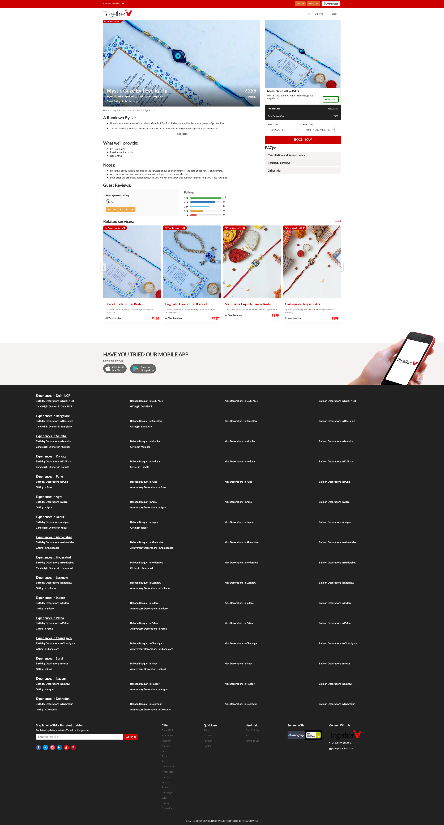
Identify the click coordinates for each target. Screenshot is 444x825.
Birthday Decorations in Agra (51, 501)
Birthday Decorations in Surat (52, 663)
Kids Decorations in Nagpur (240, 683)
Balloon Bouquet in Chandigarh (147, 643)
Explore (319, 13)
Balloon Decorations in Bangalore (337, 420)
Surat (164, 797)
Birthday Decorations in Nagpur (53, 683)
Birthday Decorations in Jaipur (52, 522)
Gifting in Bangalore (141, 426)
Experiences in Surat (49, 658)
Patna (165, 787)
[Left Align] (109, 209)
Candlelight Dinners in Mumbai (53, 446)
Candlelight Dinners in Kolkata (52, 466)
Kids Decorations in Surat (238, 663)
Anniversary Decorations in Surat (148, 668)
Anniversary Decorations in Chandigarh (151, 648)
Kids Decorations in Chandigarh (242, 643)
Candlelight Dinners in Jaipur (51, 527)
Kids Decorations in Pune (238, 481)
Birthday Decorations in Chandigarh (55, 643)
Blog (334, 13)
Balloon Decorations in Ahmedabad (338, 542)
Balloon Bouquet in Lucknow (145, 582)
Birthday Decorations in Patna (52, 623)
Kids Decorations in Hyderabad (241, 562)
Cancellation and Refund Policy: (287, 155)
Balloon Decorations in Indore (335, 602)
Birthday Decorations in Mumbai (53, 441)
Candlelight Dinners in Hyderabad (54, 568)
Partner (208, 740)
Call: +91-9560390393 (113, 3)
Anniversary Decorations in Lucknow (150, 588)
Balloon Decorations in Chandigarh (338, 643)
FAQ (248, 735)
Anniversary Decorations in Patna (148, 628)
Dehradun (167, 808)
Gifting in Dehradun (46, 709)
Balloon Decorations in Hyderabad (337, 562)
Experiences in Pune (49, 476)
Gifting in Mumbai (140, 446)
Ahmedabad (168, 766)
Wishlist (331, 99)
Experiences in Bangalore (53, 416)
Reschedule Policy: (279, 162)
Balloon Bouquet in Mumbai (145, 441)
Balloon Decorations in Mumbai (336, 441)
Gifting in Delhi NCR (141, 406)
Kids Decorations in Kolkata (240, 461)
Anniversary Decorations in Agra (148, 507)
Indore (165, 782)
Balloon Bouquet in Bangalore (146, 420)
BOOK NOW (303, 139)
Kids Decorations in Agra (238, 501)
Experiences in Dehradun (53, 698)
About (207, 730)
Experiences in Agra (49, 497)
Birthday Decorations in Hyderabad (55, 562)
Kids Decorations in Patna (239, 623)
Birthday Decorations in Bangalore (54, 420)
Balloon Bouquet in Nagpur (145, 683)
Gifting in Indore (45, 608)
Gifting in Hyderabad (141, 568)
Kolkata (166, 745)
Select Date (273, 124)
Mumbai (166, 740)
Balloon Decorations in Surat (334, 663)
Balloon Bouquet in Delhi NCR (146, 400)
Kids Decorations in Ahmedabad (242, 542)
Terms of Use (252, 740)
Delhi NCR (167, 730)
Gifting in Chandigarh (47, 648)
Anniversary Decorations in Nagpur (149, 689)
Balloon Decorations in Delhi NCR (337, 400)
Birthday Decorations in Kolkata (53, 461)
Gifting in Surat (44, 668)
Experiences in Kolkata (51, 456)
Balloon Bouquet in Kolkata (145, 461)
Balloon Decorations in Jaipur (335, 522)
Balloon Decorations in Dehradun (337, 703)
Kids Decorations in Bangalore (241, 420)
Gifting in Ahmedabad (47, 547)
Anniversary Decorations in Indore (149, 608)
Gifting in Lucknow (46, 588)
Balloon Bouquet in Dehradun (146, 703)
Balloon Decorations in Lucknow (336, 582)
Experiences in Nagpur (51, 678)
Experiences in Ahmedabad (54, 537)
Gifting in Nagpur (45, 689)
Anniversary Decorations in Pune (148, 487)
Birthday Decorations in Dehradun (54, 703)
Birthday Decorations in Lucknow (54, 582)
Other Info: (274, 170)
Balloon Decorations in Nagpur (335, 683)
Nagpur (166, 802)
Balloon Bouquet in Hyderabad (146, 562)
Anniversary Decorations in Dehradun (150, 709)
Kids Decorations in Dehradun (241, 703)
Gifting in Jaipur (139, 527)
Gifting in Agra (44, 507)
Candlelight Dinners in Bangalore (54, 426)
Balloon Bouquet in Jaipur (144, 522)
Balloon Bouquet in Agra (143, 501)
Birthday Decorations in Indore (52, 602)
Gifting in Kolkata (139, 466)
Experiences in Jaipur (50, 517)
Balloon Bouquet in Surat (143, 663)
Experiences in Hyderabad (53, 557)
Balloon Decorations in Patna (335, 623)
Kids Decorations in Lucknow (240, 582)
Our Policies (252, 730)
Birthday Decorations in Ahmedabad (55, 542)
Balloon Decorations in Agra (334, 501)
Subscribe (131, 736)
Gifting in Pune (44, 487)
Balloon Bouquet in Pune (143, 481)
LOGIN (300, 3)
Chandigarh (168, 792)
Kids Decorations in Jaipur (239, 522)
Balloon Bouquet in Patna (144, 623)
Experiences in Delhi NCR (53, 395)
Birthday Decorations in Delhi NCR (55, 400)
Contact (208, 745)
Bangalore (167, 735)
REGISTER (313, 3)
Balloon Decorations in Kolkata (336, 461)
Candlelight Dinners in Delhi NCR (54, 406)
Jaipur (165, 761)
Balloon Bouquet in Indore (144, 602)
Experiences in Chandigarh (54, 638)
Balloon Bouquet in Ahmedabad (147, 542)
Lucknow (166, 776)
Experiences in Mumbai (51, 436)
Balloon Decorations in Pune (334, 481)
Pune (164, 751)
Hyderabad (168, 771)
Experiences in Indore (50, 597)
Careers (208, 735)
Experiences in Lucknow (52, 577)
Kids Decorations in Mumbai (240, 441)
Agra (164, 756)
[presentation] (103, 267)
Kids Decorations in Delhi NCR (241, 400)
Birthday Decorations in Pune (52, 481)
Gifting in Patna (44, 628)
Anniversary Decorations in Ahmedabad (151, 547)
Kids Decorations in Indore (239, 602)
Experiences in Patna (50, 618)
